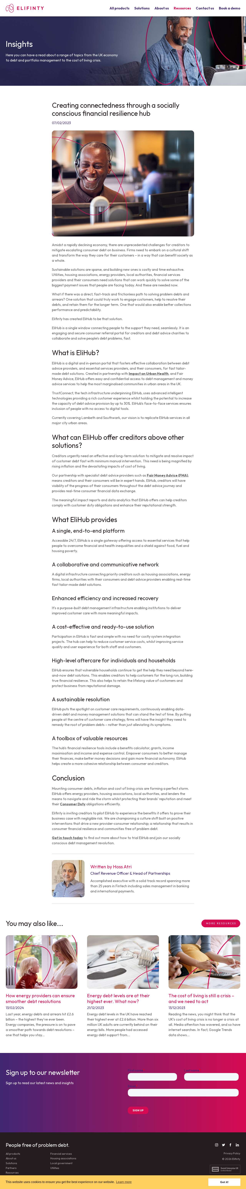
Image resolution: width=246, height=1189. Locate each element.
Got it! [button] (224, 1182)
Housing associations (63, 1158)
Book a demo (229, 8)
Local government (61, 1163)
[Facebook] (230, 1145)
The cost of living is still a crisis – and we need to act (201, 998)
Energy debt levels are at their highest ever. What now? (118, 998)
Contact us (205, 8)
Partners (11, 1168)
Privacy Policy (232, 1153)
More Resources (221, 923)
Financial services (61, 1153)
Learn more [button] (124, 1182)
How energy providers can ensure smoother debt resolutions (40, 998)
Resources (182, 8)
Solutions (142, 8)
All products (120, 8)
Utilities (54, 1168)
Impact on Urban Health (149, 373)
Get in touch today (67, 838)
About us (162, 8)
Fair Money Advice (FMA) (167, 475)
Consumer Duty (73, 804)
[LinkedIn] (237, 1145)
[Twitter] (223, 1145)
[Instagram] (216, 1145)
